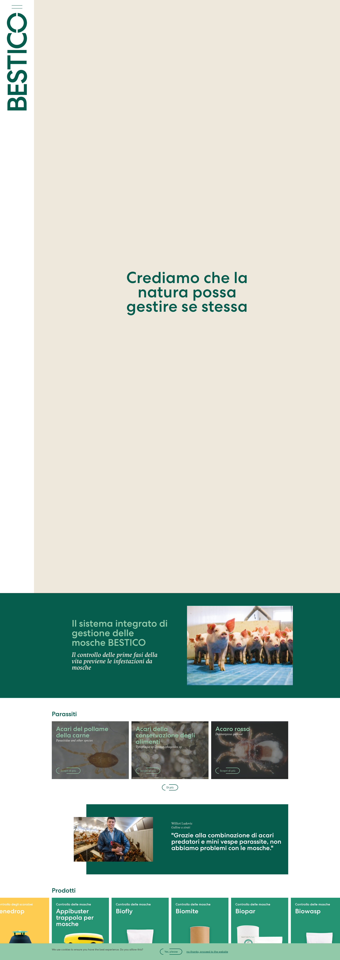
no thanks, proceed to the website (207, 951)
